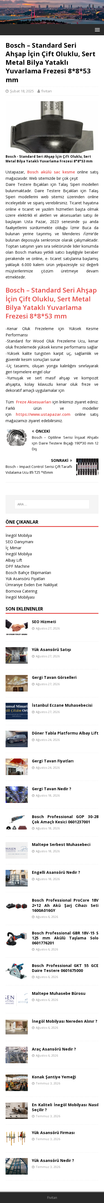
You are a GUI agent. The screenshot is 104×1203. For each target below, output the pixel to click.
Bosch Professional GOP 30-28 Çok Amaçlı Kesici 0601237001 (65, 819)
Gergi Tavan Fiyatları (52, 760)
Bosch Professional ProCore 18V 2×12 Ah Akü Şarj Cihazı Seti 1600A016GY (65, 905)
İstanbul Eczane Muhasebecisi (62, 705)
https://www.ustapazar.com (43, 414)
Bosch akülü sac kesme (51, 172)
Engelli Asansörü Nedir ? (56, 872)
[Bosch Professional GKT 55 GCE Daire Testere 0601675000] (17, 976)
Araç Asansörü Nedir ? (54, 1049)
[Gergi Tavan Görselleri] (17, 688)
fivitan (46, 91)
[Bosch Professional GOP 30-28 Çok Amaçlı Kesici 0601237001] (17, 827)
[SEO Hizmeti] (17, 632)
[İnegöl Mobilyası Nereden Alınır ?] (17, 1032)
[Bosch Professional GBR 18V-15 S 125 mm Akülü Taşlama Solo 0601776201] (17, 943)
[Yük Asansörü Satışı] (17, 660)
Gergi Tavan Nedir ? (51, 788)
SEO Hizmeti (44, 621)
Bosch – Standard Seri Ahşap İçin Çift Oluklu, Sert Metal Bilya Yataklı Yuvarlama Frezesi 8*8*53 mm (51, 302)
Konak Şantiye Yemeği (54, 1076)
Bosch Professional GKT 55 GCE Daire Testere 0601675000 (65, 968)
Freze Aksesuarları (33, 401)
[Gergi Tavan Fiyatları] (17, 772)
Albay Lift (14, 560)
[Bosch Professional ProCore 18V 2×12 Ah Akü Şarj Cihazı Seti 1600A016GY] (17, 911)
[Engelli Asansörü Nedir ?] (17, 883)
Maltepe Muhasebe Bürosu (58, 993)
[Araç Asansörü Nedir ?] (17, 1059)
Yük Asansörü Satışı (51, 649)
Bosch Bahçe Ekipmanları (28, 572)
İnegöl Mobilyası (20, 597)
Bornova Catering (21, 591)
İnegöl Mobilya (19, 535)
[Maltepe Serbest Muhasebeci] (17, 855)
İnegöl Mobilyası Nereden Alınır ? (64, 1021)
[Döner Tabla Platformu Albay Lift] (17, 744)
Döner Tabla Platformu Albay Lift (65, 733)
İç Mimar (13, 547)
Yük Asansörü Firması (53, 1132)
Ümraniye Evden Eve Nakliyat (32, 584)
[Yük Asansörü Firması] (17, 1143)
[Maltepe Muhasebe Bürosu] (17, 1004)
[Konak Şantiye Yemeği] (17, 1087)
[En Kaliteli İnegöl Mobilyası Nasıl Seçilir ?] (17, 1115)
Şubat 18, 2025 (22, 91)
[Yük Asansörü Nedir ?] (17, 1171)
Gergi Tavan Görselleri (54, 677)
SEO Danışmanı (19, 541)
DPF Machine (18, 566)
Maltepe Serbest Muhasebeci (61, 844)
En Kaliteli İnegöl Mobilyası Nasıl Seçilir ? (65, 1107)
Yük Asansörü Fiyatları (25, 578)
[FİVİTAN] (52, 20)
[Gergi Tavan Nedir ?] (17, 799)
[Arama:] (52, 504)
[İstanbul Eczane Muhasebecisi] (17, 716)
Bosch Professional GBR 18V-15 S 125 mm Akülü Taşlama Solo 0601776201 (65, 937)
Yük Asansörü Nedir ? (53, 1160)
